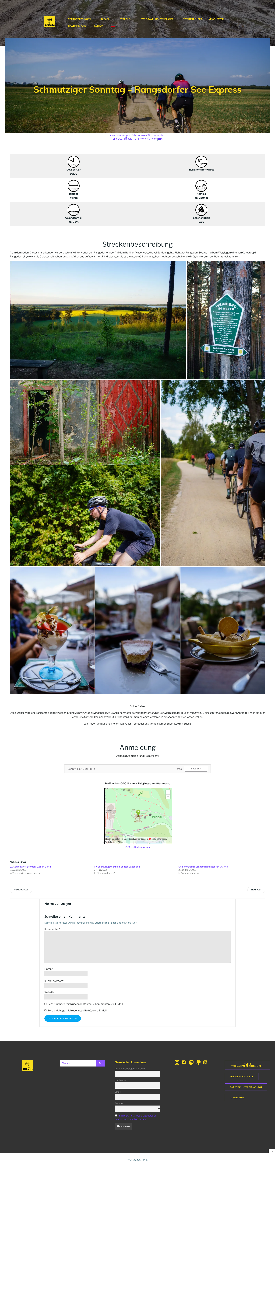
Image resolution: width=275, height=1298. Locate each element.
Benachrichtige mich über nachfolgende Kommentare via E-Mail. (85, 1004)
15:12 (153, 139)
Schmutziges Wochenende (147, 135)
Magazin (105, 19)
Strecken (125, 19)
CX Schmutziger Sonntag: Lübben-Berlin (30, 866)
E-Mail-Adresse (54, 980)
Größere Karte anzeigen (137, 847)
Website (49, 992)
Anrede (119, 1103)
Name (48, 968)
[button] (98, 320)
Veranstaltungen (79, 19)
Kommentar (52, 929)
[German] (114, 26)
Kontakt (99, 25)
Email (117, 1091)
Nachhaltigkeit (78, 25)
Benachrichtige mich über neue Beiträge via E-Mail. (77, 1010)
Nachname (120, 1080)
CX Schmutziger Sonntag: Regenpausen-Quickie (203, 866)
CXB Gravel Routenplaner (157, 19)
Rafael (119, 139)
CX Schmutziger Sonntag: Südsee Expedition (117, 866)
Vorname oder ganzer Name (130, 1068)
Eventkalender (192, 19)
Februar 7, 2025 (136, 139)
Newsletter (216, 19)
